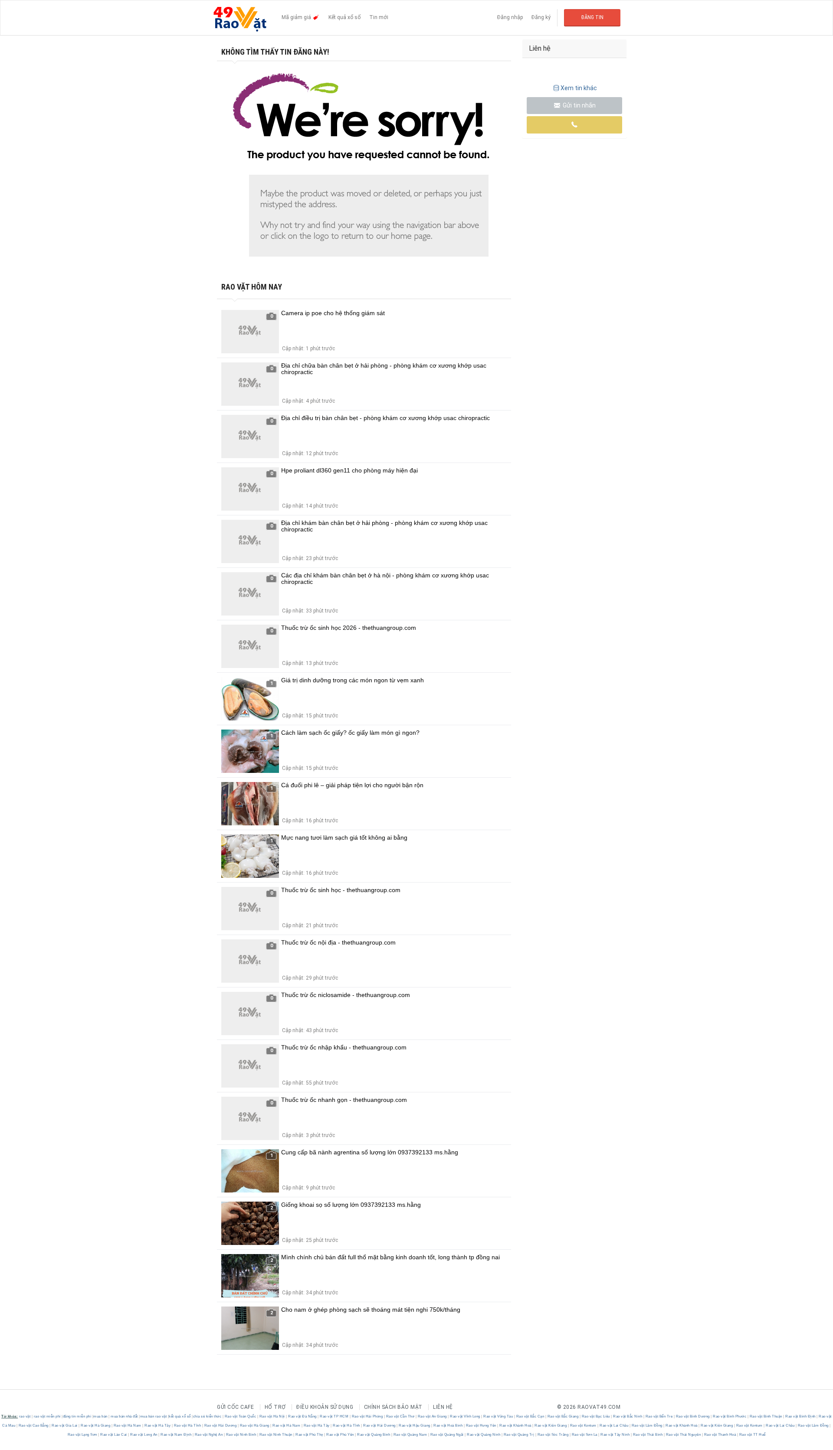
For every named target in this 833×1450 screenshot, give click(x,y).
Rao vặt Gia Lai (65, 1425)
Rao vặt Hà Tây (158, 1425)
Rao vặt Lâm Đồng (646, 1425)
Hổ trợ (275, 1407)
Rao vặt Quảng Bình (373, 1435)
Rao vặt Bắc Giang (563, 1416)
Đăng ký (541, 17)
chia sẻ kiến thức (207, 1416)
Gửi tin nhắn (578, 105)
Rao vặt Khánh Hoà (515, 1425)
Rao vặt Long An (144, 1435)
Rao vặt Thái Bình (648, 1435)
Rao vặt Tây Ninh (615, 1435)
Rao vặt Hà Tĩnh (187, 1425)
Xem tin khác (579, 88)
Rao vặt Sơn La (584, 1435)
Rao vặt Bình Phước (730, 1416)
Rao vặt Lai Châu (614, 1425)
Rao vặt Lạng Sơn (83, 1435)
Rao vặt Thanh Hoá (720, 1435)
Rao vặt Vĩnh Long (465, 1416)
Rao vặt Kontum (583, 1425)
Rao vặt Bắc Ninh (627, 1416)
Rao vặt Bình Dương (693, 1416)
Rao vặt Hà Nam (127, 1425)
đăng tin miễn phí (77, 1416)
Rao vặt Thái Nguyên (683, 1435)
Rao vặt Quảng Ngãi (447, 1435)
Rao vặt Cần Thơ (400, 1416)
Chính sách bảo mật (393, 1407)
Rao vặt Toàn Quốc (240, 1416)
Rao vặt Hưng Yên (481, 1425)
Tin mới (378, 17)
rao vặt (25, 1416)
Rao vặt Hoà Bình (448, 1425)
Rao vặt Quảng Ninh (484, 1435)
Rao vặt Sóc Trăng (553, 1435)
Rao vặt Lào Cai (113, 1435)
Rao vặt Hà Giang (96, 1425)
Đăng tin (592, 17)
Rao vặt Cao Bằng (33, 1425)
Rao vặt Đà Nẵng (302, 1416)
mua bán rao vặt (153, 1416)
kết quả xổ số (180, 1416)
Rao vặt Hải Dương (220, 1425)
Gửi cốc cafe (235, 1407)
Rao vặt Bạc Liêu (595, 1416)
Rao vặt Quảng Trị (518, 1435)
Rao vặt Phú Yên (340, 1435)
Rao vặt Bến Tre (659, 1416)
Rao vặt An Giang (432, 1416)
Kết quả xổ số (344, 17)
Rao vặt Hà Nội (272, 1416)
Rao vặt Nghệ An (208, 1435)
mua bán (100, 1416)
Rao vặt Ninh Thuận (275, 1435)
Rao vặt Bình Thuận (765, 1416)
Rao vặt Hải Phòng (367, 1416)
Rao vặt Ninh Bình (241, 1435)
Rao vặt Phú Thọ (310, 1435)
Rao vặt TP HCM (334, 1416)
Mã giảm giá (297, 17)
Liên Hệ (443, 1407)
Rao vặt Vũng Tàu (498, 1416)
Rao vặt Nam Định (176, 1435)
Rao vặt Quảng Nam (410, 1435)
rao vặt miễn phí (47, 1416)
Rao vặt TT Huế (752, 1435)
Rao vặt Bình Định (800, 1416)
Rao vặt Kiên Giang (551, 1425)
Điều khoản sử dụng (324, 1407)
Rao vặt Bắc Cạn (530, 1416)
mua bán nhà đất (124, 1416)
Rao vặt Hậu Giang (415, 1425)
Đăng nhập (510, 17)
